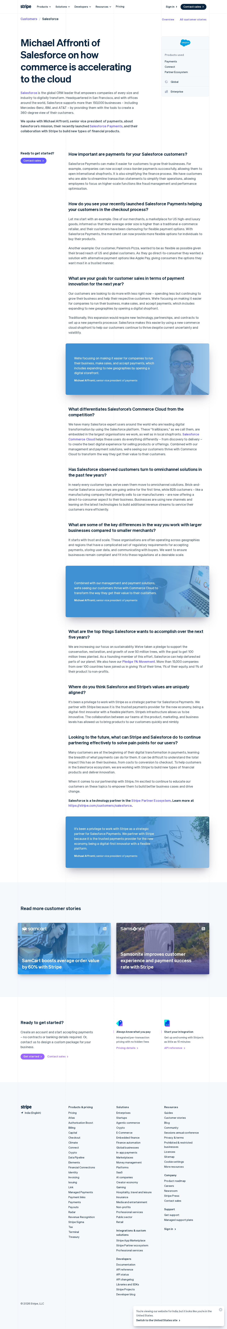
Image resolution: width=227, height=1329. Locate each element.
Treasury (74, 1237)
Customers (29, 19)
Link (70, 1187)
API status (122, 1274)
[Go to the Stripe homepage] (25, 1107)
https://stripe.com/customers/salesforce (100, 805)
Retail (119, 1222)
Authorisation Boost (80, 1122)
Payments (74, 1202)
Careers (169, 1186)
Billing (71, 1127)
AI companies (124, 1177)
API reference (173, 1048)
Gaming (121, 1187)
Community (171, 1127)
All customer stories (193, 19)
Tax (70, 1227)
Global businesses (127, 1147)
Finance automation (128, 1142)
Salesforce (29, 93)
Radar (72, 1212)
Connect (73, 1147)
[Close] (220, 1310)
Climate (73, 1142)
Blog (167, 1122)
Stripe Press (171, 1195)
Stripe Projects (125, 1289)
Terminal (73, 1232)
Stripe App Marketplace (130, 1240)
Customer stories (175, 1117)
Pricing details (125, 1048)
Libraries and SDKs (127, 1284)
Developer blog (125, 1294)
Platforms (122, 1167)
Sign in (170, 6)
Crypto (72, 1152)
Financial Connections (81, 1167)
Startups (121, 1117)
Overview (168, 19)
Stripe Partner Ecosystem (151, 800)
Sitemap (169, 1156)
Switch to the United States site (157, 1320)
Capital (72, 1132)
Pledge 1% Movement (138, 661)
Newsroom (171, 1190)
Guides (168, 1112)
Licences (169, 1151)
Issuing (72, 1182)
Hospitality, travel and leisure (134, 1192)
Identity (73, 1172)
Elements (74, 1162)
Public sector (124, 1217)
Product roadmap (175, 1181)
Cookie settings (174, 1161)
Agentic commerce (128, 1122)
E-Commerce (124, 1132)
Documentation (125, 1264)
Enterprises (123, 1112)
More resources (174, 1166)
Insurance (122, 1197)
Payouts (73, 1207)
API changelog (125, 1279)
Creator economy (127, 1182)
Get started (31, 1056)
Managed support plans (178, 1220)
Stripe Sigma (76, 1222)
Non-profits (123, 1207)
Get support (171, 1215)
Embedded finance (128, 1137)
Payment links (77, 1197)
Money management (129, 1162)
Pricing (120, 6)
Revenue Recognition (81, 1217)
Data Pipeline (76, 1157)
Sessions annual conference (181, 1132)
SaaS (119, 1172)
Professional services (129, 1212)
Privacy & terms (174, 1137)
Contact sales (192, 6)
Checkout (74, 1137)
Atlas (71, 1117)
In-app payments (126, 1152)
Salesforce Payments (106, 126)
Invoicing (73, 1177)
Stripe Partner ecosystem (132, 1245)
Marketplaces (124, 1157)
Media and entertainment (131, 1202)
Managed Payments (80, 1192)
